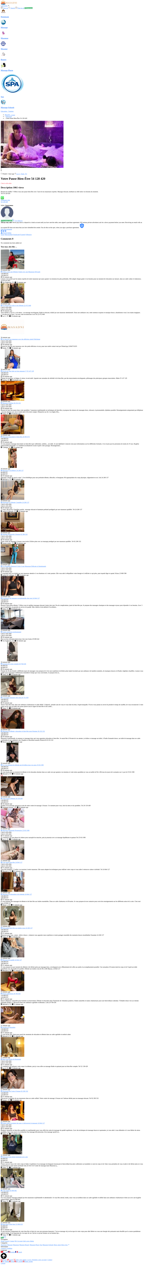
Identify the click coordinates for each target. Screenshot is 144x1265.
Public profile (28, 1261)
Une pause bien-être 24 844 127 (12, 862)
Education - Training (7, 111)
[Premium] (2, 775)
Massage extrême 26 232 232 (12, 403)
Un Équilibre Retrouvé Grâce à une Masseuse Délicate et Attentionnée (24, 566)
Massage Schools (48, 1245)
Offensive (29, 234)
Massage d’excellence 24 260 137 (13, 470)
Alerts (12, 1261)
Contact (12, 1241)
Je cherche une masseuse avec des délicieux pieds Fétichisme (21, 339)
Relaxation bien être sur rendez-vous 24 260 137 (18, 928)
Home (3, 1241)
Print (2, 229)
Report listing (7, 233)
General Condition (6, 1248)
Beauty (27, 1245)
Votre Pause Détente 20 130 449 (13, 798)
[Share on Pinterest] (5, 231)
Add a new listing (28, 1241)
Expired (22, 234)
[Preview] (1, 272)
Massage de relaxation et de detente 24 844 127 (17, 894)
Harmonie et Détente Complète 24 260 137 (16, 502)
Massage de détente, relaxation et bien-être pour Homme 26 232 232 (24, 731)
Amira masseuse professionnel (11, 632)
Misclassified (9, 234)
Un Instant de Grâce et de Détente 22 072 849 (17, 305)
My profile (19, 1261)
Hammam (4, 1245)
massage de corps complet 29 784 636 (14, 664)
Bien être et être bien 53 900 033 (13, 1224)
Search (7, 1241)
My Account (19, 1241)
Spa (41, 1245)
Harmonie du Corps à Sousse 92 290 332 (15, 1091)
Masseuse (16, 1245)
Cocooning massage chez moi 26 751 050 (15, 697)
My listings (5, 1261)
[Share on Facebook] (1, 231)
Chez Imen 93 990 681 (10, 1190)
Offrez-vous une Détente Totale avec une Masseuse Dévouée (21, 272)
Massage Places (34, 1245)
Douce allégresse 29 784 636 (11, 994)
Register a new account (39, 1260)
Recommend (8, 229)
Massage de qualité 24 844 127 (12, 960)
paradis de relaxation (9, 1027)
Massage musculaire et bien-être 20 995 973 (16, 437)
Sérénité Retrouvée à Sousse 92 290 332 (15, 534)
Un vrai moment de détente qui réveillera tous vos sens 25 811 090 (23, 765)
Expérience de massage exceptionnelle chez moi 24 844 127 (21, 598)
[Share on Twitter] (3, 231)
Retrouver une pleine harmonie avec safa (15, 1157)
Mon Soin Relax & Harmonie (12, 1059)
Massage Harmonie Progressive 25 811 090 (16, 830)
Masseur (22, 1245)
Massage (10, 1245)
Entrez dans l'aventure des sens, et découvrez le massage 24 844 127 (24, 1123)
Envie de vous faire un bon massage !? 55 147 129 (18, 371)
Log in (29, 1260)
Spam (2, 234)
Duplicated (16, 234)
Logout (3, 1263)
